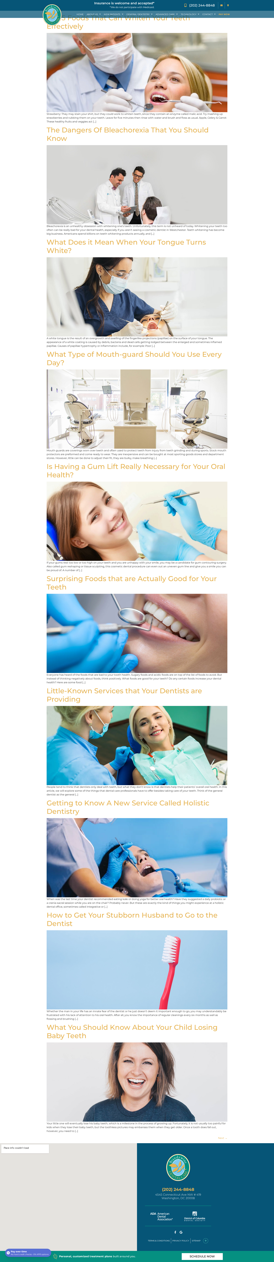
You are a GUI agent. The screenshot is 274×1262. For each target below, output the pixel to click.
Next (222, 1138)
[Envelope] (221, 5)
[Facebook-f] (175, 1232)
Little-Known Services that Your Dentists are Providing (124, 694)
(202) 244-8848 (178, 1189)
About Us (92, 14)
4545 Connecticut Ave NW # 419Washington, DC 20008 (178, 1196)
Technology (188, 14)
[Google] (181, 1232)
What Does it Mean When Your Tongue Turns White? (126, 246)
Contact (207, 14)
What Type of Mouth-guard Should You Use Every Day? (134, 358)
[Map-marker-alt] (228, 5)
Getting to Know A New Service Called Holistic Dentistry (128, 807)
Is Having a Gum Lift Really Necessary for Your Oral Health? (136, 470)
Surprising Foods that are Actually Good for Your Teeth (132, 582)
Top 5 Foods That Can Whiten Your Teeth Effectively (118, 21)
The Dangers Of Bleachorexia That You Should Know (128, 134)
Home (80, 14)
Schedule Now (202, 1256)
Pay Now (224, 14)
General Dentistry (138, 14)
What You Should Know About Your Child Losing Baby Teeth (132, 1031)
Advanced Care (165, 14)
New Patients (112, 14)
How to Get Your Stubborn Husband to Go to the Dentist (132, 919)
